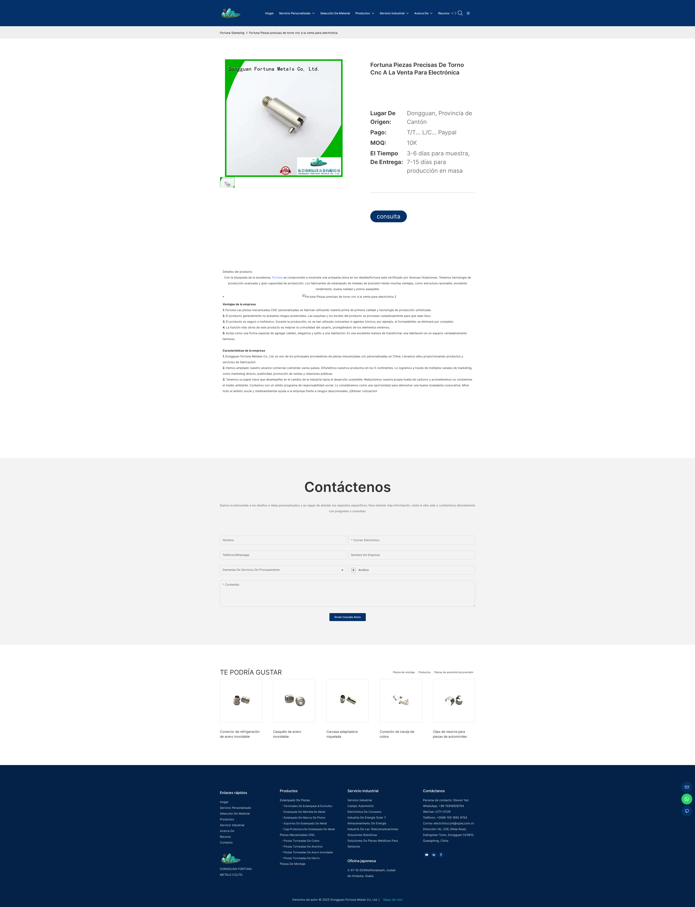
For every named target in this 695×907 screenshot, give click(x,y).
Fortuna (277, 277)
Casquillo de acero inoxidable (287, 734)
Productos (424, 672)
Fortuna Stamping (232, 33)
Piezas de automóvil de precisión (453, 672)
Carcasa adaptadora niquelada (342, 734)
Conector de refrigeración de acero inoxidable (240, 734)
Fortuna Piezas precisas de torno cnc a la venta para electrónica (293, 33)
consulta (388, 216)
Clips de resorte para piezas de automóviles (450, 734)
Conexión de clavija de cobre (397, 734)
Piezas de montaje (404, 672)
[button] (455, 13)
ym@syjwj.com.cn (462, 823)
